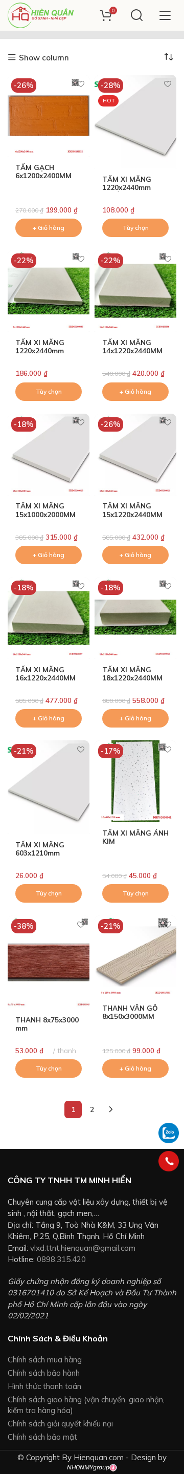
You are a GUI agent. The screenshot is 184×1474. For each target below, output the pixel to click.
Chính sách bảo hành (44, 1373)
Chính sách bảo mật (42, 1437)
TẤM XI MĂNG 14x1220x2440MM (132, 346)
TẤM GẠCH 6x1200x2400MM (43, 171)
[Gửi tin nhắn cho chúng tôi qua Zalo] (168, 1132)
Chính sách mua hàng (45, 1359)
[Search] (136, 15)
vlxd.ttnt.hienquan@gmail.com (82, 1248)
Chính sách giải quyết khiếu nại (60, 1423)
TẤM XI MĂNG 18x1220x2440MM (132, 673)
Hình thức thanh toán (44, 1386)
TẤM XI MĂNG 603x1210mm (39, 848)
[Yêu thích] (80, 84)
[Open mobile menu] (164, 15)
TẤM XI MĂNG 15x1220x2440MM (132, 509)
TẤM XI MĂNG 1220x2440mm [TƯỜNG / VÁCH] (44, 350)
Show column (44, 57)
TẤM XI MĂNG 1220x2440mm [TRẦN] (126, 187)
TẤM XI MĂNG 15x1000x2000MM (45, 509)
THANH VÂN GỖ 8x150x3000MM (130, 1011)
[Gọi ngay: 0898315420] (168, 1161)
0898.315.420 (61, 1259)
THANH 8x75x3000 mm (47, 1023)
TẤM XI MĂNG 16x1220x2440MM (45, 673)
